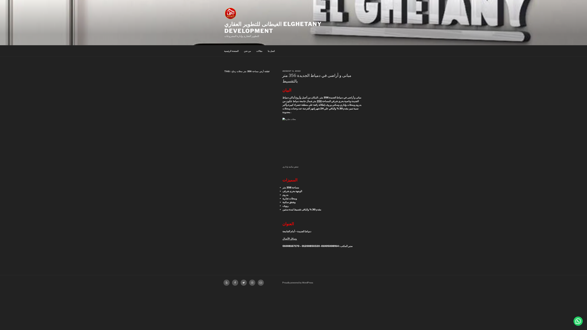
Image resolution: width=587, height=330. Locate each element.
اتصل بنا (271, 51)
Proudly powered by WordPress (297, 282)
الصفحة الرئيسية (231, 51)
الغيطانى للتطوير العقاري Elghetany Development (273, 27)
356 (319, 101)
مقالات (259, 51)
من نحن (247, 51)
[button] (578, 321)
